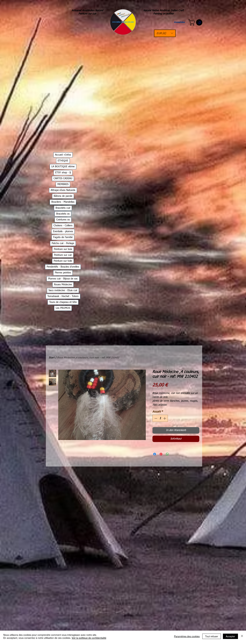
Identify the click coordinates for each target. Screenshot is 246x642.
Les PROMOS (63, 308)
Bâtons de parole (63, 196)
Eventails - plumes (63, 231)
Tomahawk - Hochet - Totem (63, 296)
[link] (196, 22)
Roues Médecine (63, 284)
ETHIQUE (63, 160)
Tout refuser (211, 636)
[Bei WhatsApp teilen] (167, 454)
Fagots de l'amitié (63, 237)
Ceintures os (63, 219)
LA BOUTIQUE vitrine (63, 166)
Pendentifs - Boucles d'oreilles (63, 267)
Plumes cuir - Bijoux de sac (63, 278)
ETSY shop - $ (63, 172)
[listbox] (165, 33)
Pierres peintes (63, 272)
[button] (165, 33)
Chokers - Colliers (63, 225)
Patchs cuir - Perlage (63, 243)
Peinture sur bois (63, 249)
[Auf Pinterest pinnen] (161, 454)
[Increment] (165, 418)
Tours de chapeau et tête (63, 302)
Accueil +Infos (63, 155)
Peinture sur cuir (63, 255)
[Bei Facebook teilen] (155, 454)
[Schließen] (242, 636)
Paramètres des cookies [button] (187, 636)
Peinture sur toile (63, 261)
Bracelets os (63, 214)
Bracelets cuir (63, 208)
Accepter (230, 636)
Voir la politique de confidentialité (89, 637)
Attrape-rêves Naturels (63, 190)
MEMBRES (62, 184)
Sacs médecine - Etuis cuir (63, 290)
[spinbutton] (160, 418)
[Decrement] (155, 418)
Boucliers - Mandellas (62, 202)
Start (52, 357)
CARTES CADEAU (63, 178)
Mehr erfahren (159, 404)
